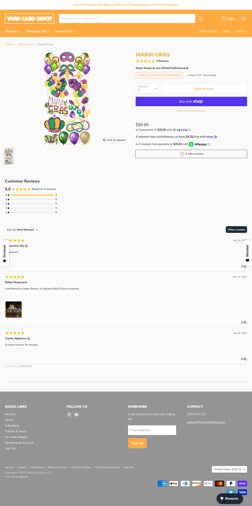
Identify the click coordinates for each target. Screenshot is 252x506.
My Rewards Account (19, 443)
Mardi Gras (25, 44)
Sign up (137, 443)
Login (231, 18)
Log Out (10, 448)
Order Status (208, 31)
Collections (12, 426)
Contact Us (64, 31)
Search (9, 420)
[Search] (200, 18)
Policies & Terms (15, 431)
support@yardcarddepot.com (206, 422)
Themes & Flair (36, 31)
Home (9, 44)
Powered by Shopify (16, 477)
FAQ (226, 31)
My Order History (16, 437)
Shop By (11, 31)
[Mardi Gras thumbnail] (9, 156)
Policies (241, 31)
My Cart (10, 414)
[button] (191, 130)
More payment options (191, 111)
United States (227, 469)
